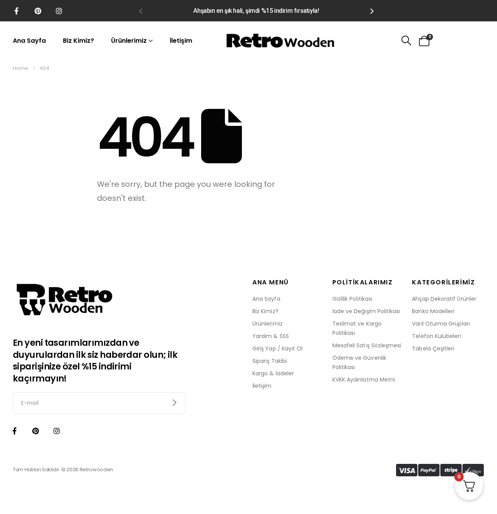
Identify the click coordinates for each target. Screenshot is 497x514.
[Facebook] (16, 11)
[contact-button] (175, 403)
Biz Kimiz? (78, 40)
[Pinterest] (38, 11)
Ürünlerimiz (129, 40)
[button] (140, 11)
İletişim (181, 40)
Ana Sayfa (29, 40)
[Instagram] (59, 11)
